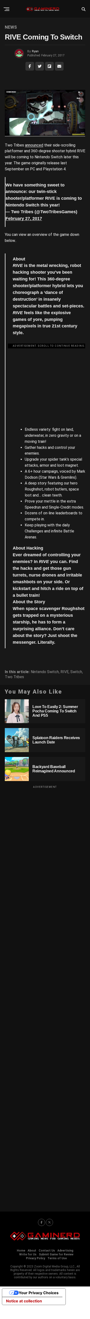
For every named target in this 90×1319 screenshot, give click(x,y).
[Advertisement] (49, 382)
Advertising (65, 1250)
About (32, 1250)
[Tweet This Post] (39, 66)
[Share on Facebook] (29, 66)
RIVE (64, 672)
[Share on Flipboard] (49, 66)
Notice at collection (24, 1301)
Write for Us (27, 1254)
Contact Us (47, 1250)
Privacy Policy (35, 1258)
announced (34, 145)
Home (21, 1250)
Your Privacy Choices (39, 1292)
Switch (76, 672)
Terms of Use (57, 1258)
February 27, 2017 (24, 218)
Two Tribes (14, 677)
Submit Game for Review (56, 1254)
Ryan (35, 51)
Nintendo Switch (45, 672)
